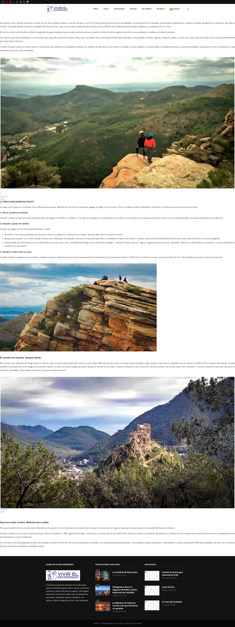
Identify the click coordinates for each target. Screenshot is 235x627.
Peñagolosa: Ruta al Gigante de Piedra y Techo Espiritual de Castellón (124, 590)
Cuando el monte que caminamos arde (172, 573)
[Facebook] (13, 2)
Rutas (106, 9)
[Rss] (24, 2)
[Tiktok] (17, 2)
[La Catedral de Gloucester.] (102, 576)
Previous (3, 196)
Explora (133, 9)
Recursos (160, 9)
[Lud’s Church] (152, 590)
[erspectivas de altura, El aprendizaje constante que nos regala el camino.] (78, 307)
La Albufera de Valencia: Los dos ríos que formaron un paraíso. (125, 606)
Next (2, 199)
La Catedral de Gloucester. (125, 572)
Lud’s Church (168, 587)
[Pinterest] (7, 2)
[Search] (188, 9)
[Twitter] (3, 2)
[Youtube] (11, 2)
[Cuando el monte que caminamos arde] (152, 576)
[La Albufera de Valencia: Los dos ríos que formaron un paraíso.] (102, 606)
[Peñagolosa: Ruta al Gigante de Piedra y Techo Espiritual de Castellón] (102, 590)
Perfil (95, 9)
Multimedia (146, 9)
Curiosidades (119, 9)
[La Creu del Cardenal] (152, 605)
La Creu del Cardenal (172, 601)
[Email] (21, 2)
